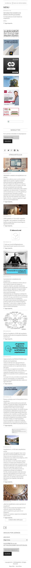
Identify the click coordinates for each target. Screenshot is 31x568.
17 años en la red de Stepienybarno (13, 244)
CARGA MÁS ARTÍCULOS (15, 520)
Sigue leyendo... (9, 23)
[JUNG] (11, 65)
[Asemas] (15, 0)
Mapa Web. (12, 566)
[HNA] (11, 97)
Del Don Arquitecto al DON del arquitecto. (15, 333)
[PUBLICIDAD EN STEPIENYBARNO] (11, 33)
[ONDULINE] (11, 112)
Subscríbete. (19, 566)
